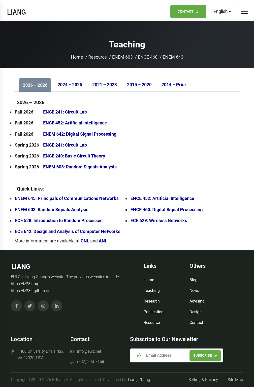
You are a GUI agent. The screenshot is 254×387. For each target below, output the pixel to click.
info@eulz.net (89, 351)
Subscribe (202, 355)
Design (196, 312)
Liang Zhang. (139, 379)
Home (77, 57)
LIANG (20, 266)
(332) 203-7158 (90, 361)
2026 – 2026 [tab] (35, 85)
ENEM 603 (122, 57)
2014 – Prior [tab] (173, 84)
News (194, 290)
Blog (193, 279)
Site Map (235, 379)
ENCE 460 (148, 57)
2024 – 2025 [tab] (70, 84)
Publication (153, 312)
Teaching (152, 290)
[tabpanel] (127, 169)
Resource (97, 57)
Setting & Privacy (203, 379)
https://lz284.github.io (30, 290)
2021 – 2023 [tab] (104, 84)
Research (152, 301)
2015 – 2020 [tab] (139, 84)
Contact (185, 11)
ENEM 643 (173, 57)
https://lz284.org (25, 283)
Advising (197, 301)
